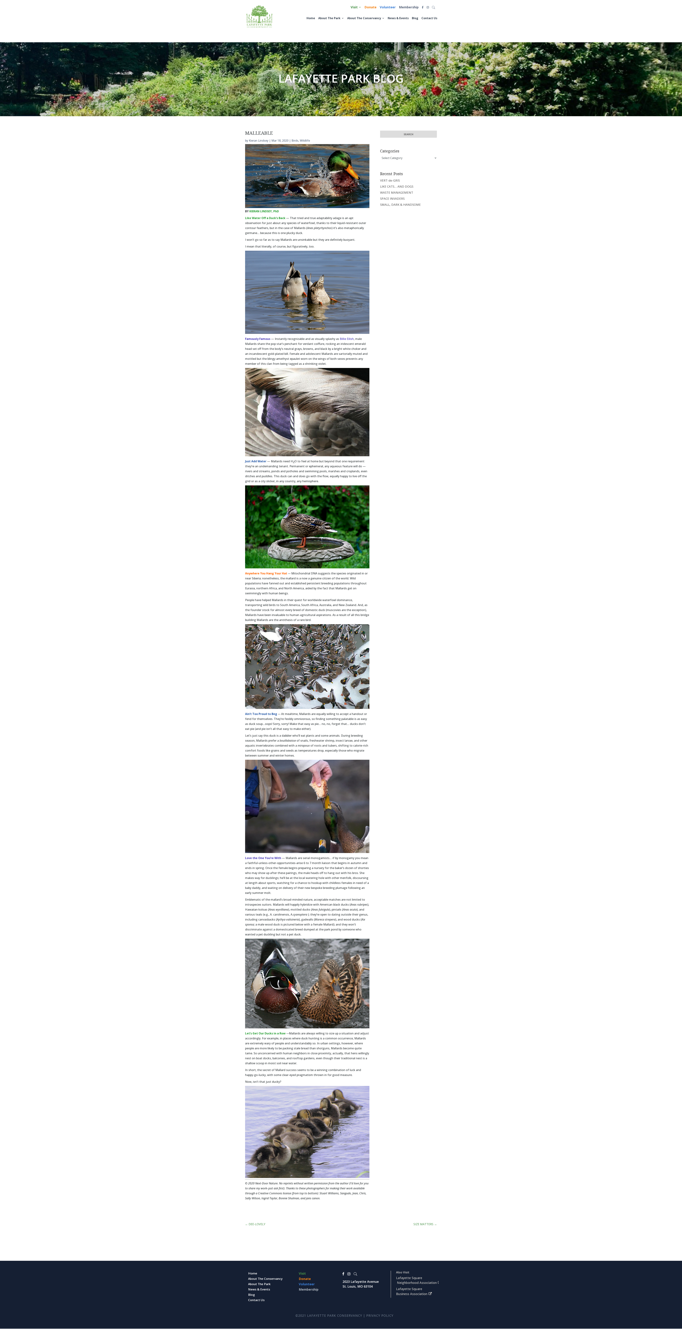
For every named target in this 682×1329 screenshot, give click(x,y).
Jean (355, 1193)
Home (320, 18)
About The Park (338, 18)
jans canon (313, 1198)
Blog (417, 18)
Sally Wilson (252, 1198)
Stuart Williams (329, 1193)
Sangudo (345, 1193)
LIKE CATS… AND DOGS (396, 186)
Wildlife (305, 140)
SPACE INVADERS (392, 199)
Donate (370, 7)
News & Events (401, 18)
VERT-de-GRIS (390, 180)
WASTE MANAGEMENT (396, 192)
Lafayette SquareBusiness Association (411, 1291)
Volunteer (388, 7)
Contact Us (430, 18)
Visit (354, 7)
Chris (362, 1193)
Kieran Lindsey (258, 140)
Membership (409, 7)
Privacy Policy (379, 1315)
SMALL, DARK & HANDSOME (400, 205)
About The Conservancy (369, 18)
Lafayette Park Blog (341, 78)
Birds (294, 140)
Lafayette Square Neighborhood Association (416, 1280)
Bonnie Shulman (289, 1198)
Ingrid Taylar (269, 1198)
